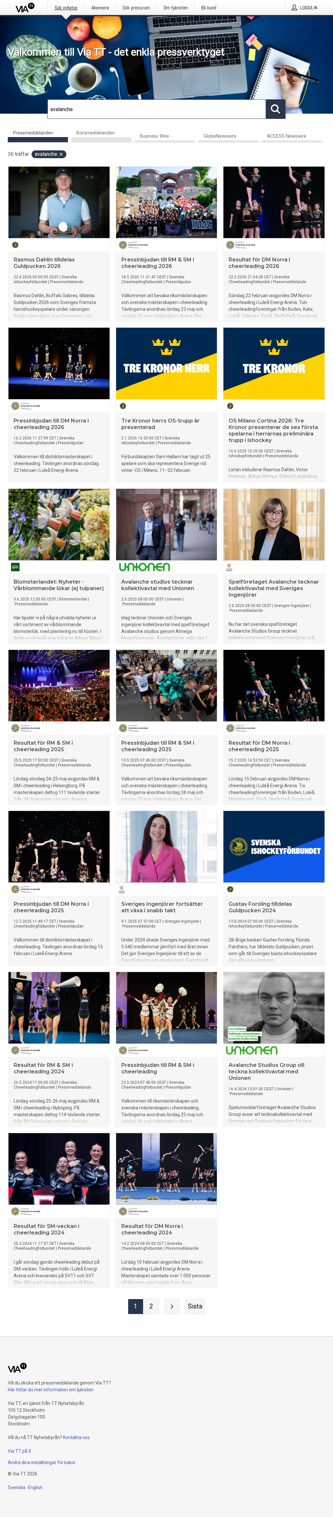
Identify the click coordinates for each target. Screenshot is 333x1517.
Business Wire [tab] (154, 136)
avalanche (46, 154)
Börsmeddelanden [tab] (95, 133)
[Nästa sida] (172, 1306)
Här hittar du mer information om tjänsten (51, 1389)
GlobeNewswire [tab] (220, 136)
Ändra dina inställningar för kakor (42, 1462)
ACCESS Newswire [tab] (286, 136)
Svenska (16, 1487)
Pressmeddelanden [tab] (33, 133)
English (35, 1487)
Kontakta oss (76, 1437)
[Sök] (276, 109)
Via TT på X (19, 1451)
